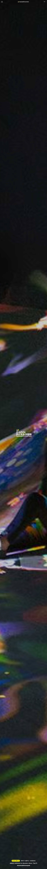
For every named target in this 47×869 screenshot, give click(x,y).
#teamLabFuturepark (23, 865)
